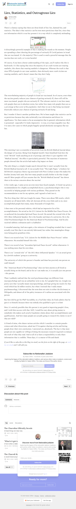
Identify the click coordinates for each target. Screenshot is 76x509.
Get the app (47, 500)
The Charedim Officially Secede (18, 428)
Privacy (37, 496)
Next (66, 386)
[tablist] (12, 400)
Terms (42, 496)
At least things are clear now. (13, 431)
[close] (55, 434)
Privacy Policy (52, 468)
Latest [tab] (11, 423)
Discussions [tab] (18, 423)
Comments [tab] (8, 400)
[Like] (6, 23)
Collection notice (50, 496)
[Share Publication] (53, 4)
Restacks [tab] (16, 400)
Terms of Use (47, 467)
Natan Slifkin (12, 17)
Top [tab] (6, 423)
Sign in (70, 4)
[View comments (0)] (10, 23)
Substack (29, 505)
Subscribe (60, 4)
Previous (11, 386)
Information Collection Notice (37, 468)
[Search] (49, 4)
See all (8, 467)
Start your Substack (33, 500)
